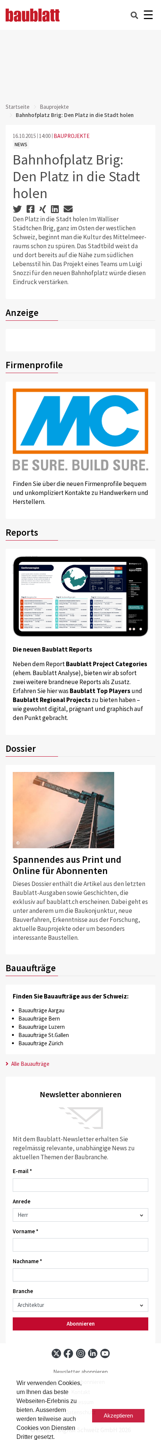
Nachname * (27, 1261)
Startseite (18, 106)
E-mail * (22, 1171)
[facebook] (68, 1353)
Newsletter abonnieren (80, 1371)
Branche (23, 1291)
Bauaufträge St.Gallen (43, 1035)
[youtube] (105, 1353)
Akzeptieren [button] (118, 1415)
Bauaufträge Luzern (41, 1026)
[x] (56, 1353)
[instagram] (80, 1353)
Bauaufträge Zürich (40, 1043)
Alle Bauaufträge (29, 1063)
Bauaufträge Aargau (41, 1010)
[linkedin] (92, 1353)
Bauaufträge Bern (39, 1018)
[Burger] (148, 15)
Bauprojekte (54, 106)
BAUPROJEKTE (71, 135)
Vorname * (26, 1231)
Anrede (21, 1201)
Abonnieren (81, 1323)
